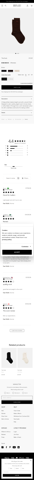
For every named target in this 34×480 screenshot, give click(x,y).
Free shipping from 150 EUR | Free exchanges (17, 1)
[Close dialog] (31, 460)
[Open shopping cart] (32, 5)
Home (2, 119)
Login (15, 431)
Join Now (16, 434)
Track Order (17, 410)
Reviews (3, 434)
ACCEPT (17, 252)
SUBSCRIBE (17, 402)
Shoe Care (4, 416)
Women (10, 119)
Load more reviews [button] (17, 330)
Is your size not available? (27, 83)
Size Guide (16, 419)
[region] (17, 146)
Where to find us (5, 431)
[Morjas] (17, 5)
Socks (26, 119)
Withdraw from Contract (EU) (21, 416)
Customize (25, 246)
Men (2, 410)
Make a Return (17, 413)
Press (2, 437)
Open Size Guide (6, 74)
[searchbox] (10, 178)
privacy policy (7, 239)
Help (15, 422)
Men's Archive (5, 419)
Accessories (18, 119)
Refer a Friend (17, 437)
